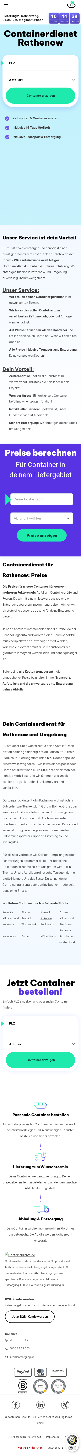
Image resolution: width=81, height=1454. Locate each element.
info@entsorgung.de (22, 1357)
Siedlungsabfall (29, 758)
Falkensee (46, 918)
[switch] (72, 1448)
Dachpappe (61, 758)
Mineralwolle (11, 764)
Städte (63, 903)
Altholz (69, 752)
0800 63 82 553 (20, 1348)
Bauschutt (55, 752)
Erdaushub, (10, 758)
